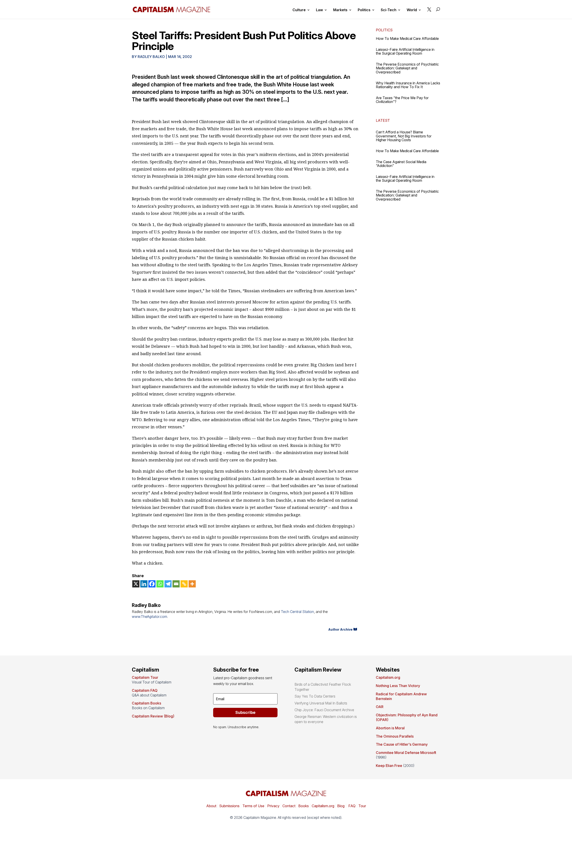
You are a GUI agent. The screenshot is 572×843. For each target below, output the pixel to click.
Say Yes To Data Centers (314, 696)
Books (303, 806)
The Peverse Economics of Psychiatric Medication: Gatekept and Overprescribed (407, 68)
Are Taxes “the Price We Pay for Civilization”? (402, 100)
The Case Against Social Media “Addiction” (401, 164)
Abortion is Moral (390, 728)
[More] (192, 583)
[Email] (176, 583)
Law (319, 10)
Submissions (229, 806)
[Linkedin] (143, 583)
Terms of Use (253, 806)
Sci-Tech (388, 10)
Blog (341, 806)
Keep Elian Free (389, 765)
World (412, 10)
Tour (362, 806)
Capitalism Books (146, 703)
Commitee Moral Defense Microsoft (406, 752)
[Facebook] (152, 583)
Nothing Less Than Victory (398, 685)
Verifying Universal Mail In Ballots (320, 703)
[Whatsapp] (160, 583)
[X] (135, 583)
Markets (340, 10)
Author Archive (340, 629)
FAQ (351, 806)
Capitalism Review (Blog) (153, 716)
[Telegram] (168, 583)
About (211, 806)
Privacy (273, 806)
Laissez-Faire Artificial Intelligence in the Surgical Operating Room (405, 51)
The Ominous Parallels (395, 736)
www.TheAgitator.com (149, 616)
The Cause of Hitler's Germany (402, 744)
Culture (299, 10)
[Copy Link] (184, 583)
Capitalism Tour (145, 677)
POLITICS (384, 30)
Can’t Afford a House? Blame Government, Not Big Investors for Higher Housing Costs (403, 136)
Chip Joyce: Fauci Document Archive (324, 710)
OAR (379, 706)
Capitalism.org (388, 677)
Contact (288, 806)
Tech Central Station (297, 611)
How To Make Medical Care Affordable (407, 38)
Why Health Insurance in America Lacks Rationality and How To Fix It (408, 85)
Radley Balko (151, 56)
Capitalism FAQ (145, 690)
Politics (364, 10)
